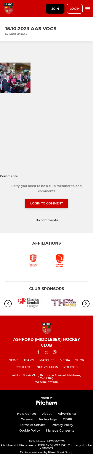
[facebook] (38, 353)
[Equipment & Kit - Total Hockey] (64, 303)
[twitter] (46, 353)
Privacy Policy (62, 425)
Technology (48, 419)
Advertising (67, 414)
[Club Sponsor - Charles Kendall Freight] (29, 303)
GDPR (67, 419)
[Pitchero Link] (46, 404)
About (47, 414)
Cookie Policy (29, 430)
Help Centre (26, 414)
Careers (27, 419)
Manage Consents (60, 430)
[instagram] (55, 353)
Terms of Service (33, 425)
